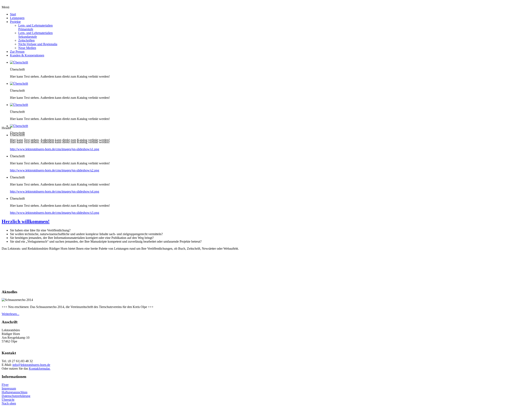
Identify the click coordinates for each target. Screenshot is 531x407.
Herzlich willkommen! (26, 221)
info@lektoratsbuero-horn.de (31, 365)
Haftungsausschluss (14, 392)
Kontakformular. (39, 368)
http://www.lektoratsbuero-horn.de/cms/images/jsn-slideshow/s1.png (54, 149)
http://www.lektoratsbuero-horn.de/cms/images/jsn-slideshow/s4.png (54, 191)
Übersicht (8, 399)
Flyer (5, 384)
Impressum (9, 388)
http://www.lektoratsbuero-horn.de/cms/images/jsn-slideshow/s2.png (54, 170)
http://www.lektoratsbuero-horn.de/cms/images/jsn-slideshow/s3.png (54, 212)
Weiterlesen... (10, 314)
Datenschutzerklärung (16, 396)
